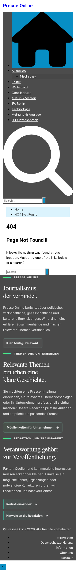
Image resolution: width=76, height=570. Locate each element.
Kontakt (67, 558)
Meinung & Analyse (26, 114)
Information (64, 548)
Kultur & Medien (24, 98)
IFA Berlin (18, 103)
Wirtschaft (20, 87)
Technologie (21, 109)
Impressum (65, 537)
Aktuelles (19, 71)
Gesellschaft (21, 93)
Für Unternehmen (25, 120)
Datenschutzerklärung (57, 542)
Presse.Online (18, 5)
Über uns (66, 553)
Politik (16, 82)
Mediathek (28, 76)
